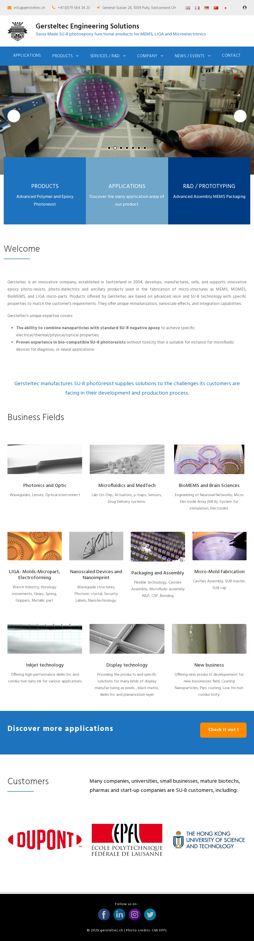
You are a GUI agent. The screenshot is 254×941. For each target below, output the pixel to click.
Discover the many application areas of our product (127, 200)
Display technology (127, 665)
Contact (231, 55)
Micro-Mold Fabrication (219, 572)
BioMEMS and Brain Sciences (209, 486)
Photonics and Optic (44, 486)
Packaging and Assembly (157, 573)
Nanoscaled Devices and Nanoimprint (96, 575)
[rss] (245, 8)
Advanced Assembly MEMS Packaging (209, 196)
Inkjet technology (45, 665)
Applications (27, 55)
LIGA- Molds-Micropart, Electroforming (34, 575)
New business (209, 665)
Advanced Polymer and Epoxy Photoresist (44, 200)
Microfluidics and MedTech (127, 486)
